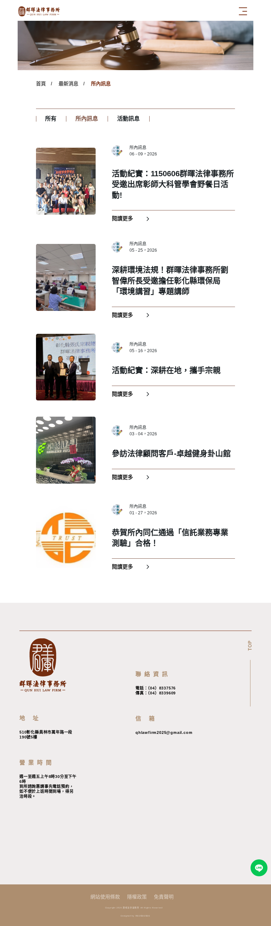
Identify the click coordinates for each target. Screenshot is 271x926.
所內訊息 (101, 83)
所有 (50, 119)
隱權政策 (137, 897)
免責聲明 (164, 897)
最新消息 (68, 83)
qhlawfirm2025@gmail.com (164, 732)
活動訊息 (128, 119)
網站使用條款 (105, 897)
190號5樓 (28, 737)
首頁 (41, 83)
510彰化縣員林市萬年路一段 (45, 732)
